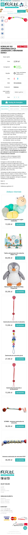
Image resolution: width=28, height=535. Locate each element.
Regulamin (3, 489)
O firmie (2, 486)
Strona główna (3, 42)
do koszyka (20, 224)
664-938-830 (7, 509)
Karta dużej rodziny (5, 490)
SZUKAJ (21, 11)
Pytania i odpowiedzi (5, 499)
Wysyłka (2, 487)
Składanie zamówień (5, 502)
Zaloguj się (26, 3)
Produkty (8, 42)
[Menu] (3, 4)
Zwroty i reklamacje (5, 501)
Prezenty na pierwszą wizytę (6, 43)
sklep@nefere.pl (16, 0)
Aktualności (3, 498)
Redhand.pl (18, 533)
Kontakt (2, 492)
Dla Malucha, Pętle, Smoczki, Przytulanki (18, 42)
